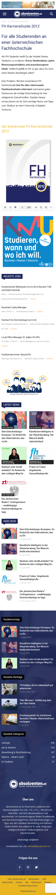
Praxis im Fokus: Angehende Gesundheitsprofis (38, 470)
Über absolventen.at (17, 879)
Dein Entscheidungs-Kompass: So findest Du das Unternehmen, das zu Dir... (37, 532)
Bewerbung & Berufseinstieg (8, 462)
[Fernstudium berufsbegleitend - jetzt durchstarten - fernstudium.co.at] (28, 241)
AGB (44, 879)
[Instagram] (28, 867)
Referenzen (36, 882)
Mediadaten (34, 879)
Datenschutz (7, 882)
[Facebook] (19, 867)
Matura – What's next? (13, 756)
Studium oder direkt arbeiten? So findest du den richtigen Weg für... (13, 470)
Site (26, 882)
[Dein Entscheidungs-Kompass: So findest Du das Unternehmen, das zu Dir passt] (14, 420)
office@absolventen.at (39, 846)
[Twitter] (36, 867)
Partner (19, 882)
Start (4, 21)
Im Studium (7, 761)
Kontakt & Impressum (28, 885)
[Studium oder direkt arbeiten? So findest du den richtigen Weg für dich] (14, 455)
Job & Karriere (7, 427)
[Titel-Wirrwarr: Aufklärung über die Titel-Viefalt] (9, 704)
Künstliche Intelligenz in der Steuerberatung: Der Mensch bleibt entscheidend (34, 548)
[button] (51, 14)
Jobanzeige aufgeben (28, 839)
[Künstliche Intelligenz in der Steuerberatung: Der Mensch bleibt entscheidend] (42, 420)
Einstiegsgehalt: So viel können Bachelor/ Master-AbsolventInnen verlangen (37, 718)
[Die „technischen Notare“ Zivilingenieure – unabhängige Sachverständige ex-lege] (14, 487)
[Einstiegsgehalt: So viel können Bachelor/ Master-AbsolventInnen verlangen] (9, 719)
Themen (47, 882)
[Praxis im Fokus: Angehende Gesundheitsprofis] (42, 455)
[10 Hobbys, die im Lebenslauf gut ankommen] (9, 689)
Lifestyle (6, 742)
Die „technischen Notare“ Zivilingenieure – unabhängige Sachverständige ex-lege (13, 505)
